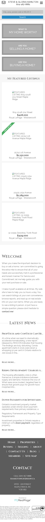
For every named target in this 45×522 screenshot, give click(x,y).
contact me (7, 311)
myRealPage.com (22, 500)
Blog (33, 451)
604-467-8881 (23, 4)
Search (22, 17)
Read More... (8, 362)
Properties (27, 442)
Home (11, 442)
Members (14, 456)
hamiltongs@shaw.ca (22, 478)
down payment (22, 423)
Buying (8, 446)
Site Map (31, 456)
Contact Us (17, 451)
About (37, 446)
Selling (23, 446)
